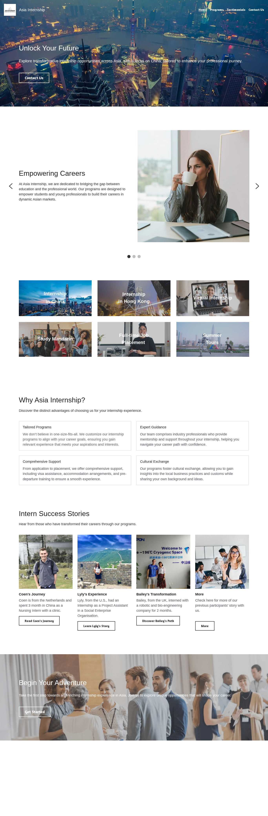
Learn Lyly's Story (96, 626)
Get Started (35, 711)
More (205, 626)
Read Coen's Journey (39, 621)
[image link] (10, 9)
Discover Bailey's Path (158, 621)
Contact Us (34, 77)
